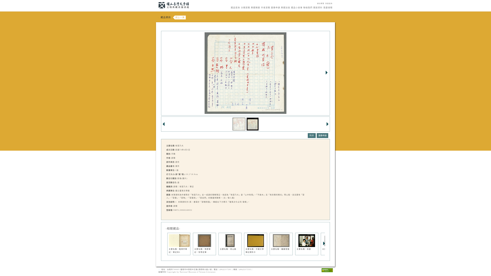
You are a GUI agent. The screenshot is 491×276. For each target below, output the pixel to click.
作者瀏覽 (265, 8)
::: (157, 1)
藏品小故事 (297, 8)
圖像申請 (275, 8)
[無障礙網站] (327, 270)
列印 (311, 135)
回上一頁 (180, 17)
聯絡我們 (308, 8)
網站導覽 (320, 3)
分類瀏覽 (245, 8)
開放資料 (317, 8)
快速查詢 (328, 3)
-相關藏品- (173, 228)
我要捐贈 (328, 8)
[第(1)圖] (239, 124)
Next (326, 72)
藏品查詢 (235, 8)
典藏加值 (285, 8)
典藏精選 (255, 8)
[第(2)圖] (253, 124)
